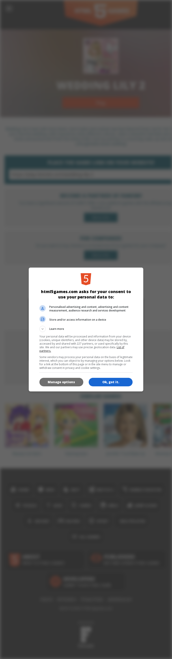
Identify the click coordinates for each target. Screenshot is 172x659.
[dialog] (86, 329)
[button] (86, 329)
